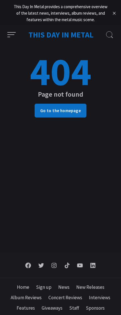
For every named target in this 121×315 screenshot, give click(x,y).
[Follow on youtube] (80, 265)
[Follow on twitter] (41, 265)
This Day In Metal (61, 35)
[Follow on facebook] (28, 265)
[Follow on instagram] (54, 265)
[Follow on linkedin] (93, 265)
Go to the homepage (60, 110)
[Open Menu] (11, 34)
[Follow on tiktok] (67, 265)
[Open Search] (109, 34)
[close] (114, 13)
